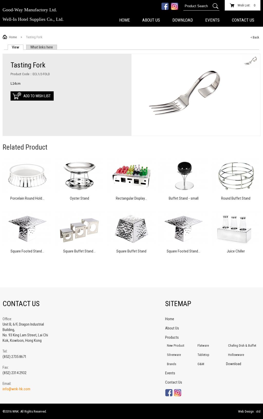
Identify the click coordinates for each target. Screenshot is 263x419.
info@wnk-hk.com (16, 389)
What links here (41, 47)
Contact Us (243, 20)
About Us (151, 20)
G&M (201, 364)
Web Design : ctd (249, 411)
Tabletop (203, 355)
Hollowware (236, 355)
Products (172, 337)
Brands (171, 364)
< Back (254, 37)
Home (124, 20)
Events (212, 20)
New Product (175, 345)
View (17, 47)
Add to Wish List (37, 96)
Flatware (203, 345)
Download (182, 20)
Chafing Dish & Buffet (242, 345)
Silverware (174, 355)
